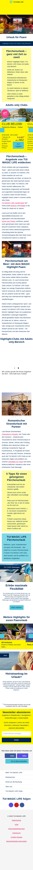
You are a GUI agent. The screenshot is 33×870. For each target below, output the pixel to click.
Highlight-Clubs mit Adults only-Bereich (16, 43)
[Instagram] (11, 805)
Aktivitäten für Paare (15, 462)
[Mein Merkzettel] (16, 6)
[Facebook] (22, 805)
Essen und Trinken (8, 221)
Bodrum (14, 206)
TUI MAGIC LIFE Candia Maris (13, 203)
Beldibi (22, 206)
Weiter (16, 740)
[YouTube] (16, 805)
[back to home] (16, 2)
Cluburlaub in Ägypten (10, 434)
